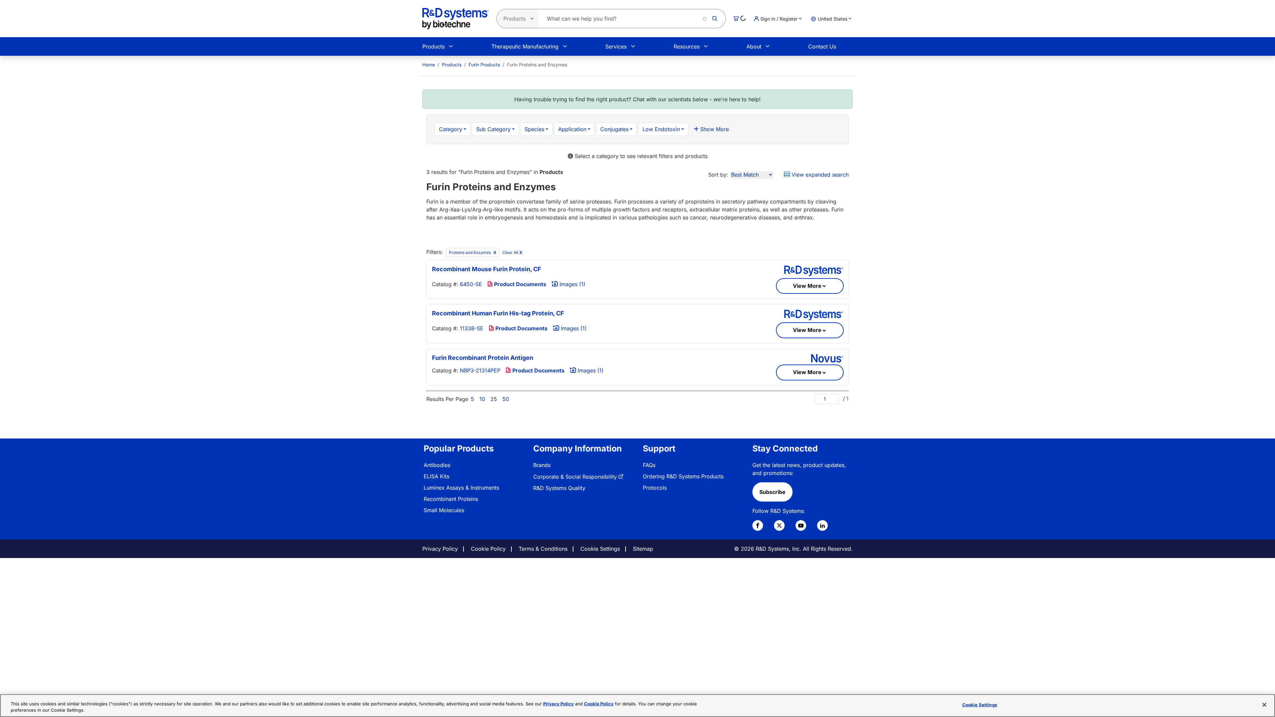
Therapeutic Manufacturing (524, 46)
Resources (687, 46)
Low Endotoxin (661, 129)
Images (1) (571, 284)
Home (428, 64)
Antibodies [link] (437, 465)
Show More (714, 129)
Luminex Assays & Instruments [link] (461, 487)
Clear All (512, 252)
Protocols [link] (655, 487)
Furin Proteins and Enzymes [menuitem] (537, 64)
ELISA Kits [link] (436, 476)
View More (807, 285)
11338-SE (471, 328)
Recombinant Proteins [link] (451, 499)
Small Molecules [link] (444, 510)
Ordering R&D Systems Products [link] (683, 476)
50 (505, 399)
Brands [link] (542, 465)
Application (572, 129)
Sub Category (493, 129)
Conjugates (614, 129)
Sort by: (718, 174)
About (753, 46)
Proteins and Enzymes (470, 252)
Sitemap (643, 548)
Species (534, 129)
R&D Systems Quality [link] (559, 488)
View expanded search (819, 174)
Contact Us (822, 46)
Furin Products (484, 64)
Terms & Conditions (543, 548)
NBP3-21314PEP (480, 370)
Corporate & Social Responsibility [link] (575, 476)
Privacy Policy (440, 548)
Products (433, 46)
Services (616, 46)
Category (450, 129)
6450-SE (471, 284)
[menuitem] (428, 64)
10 (482, 399)
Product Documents (519, 284)
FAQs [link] (649, 465)
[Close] (1264, 704)
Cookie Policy (488, 548)
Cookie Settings (600, 548)
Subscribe (772, 492)
